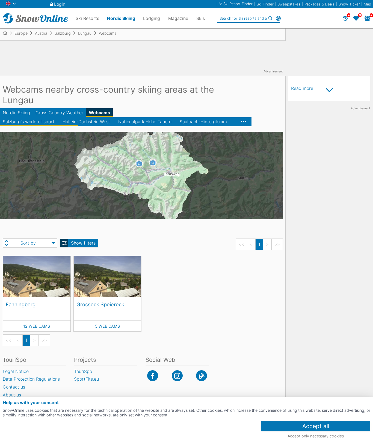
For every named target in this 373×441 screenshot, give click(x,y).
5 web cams (107, 326)
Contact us (14, 387)
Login (59, 4)
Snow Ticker (349, 4)
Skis (200, 18)
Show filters (83, 243)
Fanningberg (20, 304)
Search (270, 18)
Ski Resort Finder (238, 4)
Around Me (278, 18)
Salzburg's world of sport (28, 121)
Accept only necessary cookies (316, 436)
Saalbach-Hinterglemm (203, 121)
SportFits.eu (86, 379)
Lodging (151, 18)
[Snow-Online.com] (35, 18)
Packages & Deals (319, 4)
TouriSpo (83, 371)
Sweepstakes (288, 4)
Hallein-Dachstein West (86, 121)
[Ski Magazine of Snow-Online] (201, 375)
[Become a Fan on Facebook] (152, 375)
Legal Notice (16, 371)
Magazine (178, 18)
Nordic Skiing (16, 112)
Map (367, 4)
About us (12, 395)
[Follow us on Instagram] (177, 375)
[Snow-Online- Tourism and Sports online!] (7, 33)
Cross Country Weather (59, 112)
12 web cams (36, 326)
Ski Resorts (87, 18)
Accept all (315, 426)
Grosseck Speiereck (100, 304)
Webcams (99, 112)
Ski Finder (265, 4)
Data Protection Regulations (31, 379)
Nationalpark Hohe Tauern (144, 121)
